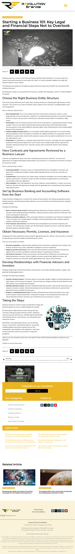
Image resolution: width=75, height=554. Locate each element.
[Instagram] (48, 405)
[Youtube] (55, 405)
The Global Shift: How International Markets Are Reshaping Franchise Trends (55, 492)
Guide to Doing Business (12, 17)
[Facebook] (41, 405)
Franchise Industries (8, 488)
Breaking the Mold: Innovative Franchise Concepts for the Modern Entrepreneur (17, 492)
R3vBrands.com (11, 516)
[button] (65, 5)
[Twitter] (45, 405)
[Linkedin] (52, 405)
